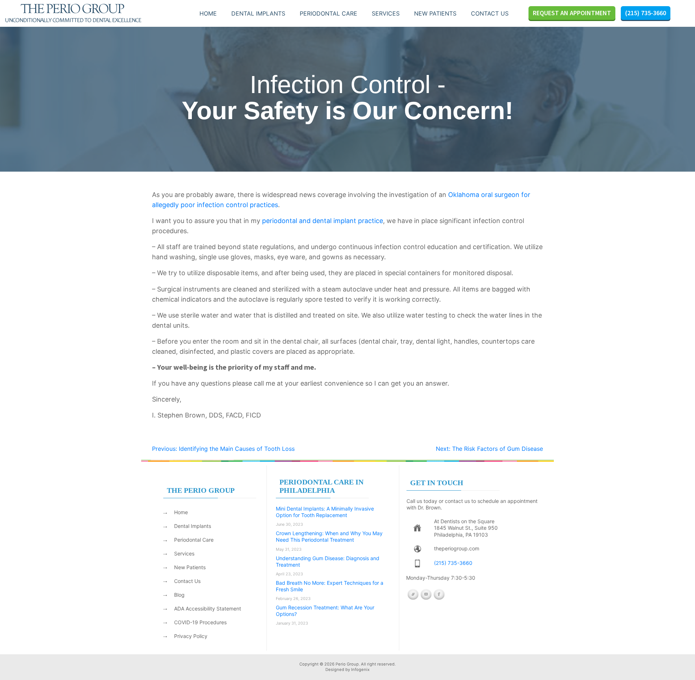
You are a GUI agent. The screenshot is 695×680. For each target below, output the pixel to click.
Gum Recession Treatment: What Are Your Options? (325, 610)
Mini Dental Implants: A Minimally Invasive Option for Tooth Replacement (325, 511)
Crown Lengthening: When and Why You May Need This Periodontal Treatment (329, 536)
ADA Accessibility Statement (207, 608)
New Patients (190, 567)
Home (208, 13)
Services (386, 13)
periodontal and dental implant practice (322, 220)
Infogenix (360, 669)
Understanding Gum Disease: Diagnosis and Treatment (327, 561)
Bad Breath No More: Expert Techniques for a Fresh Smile (329, 586)
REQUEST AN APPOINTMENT (572, 13)
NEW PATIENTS (435, 13)
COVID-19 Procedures (200, 622)
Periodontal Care (328, 13)
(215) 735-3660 (645, 13)
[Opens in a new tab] (417, 528)
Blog (179, 595)
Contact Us (490, 13)
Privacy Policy (190, 636)
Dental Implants (258, 13)
